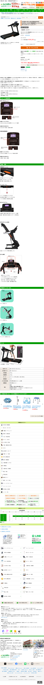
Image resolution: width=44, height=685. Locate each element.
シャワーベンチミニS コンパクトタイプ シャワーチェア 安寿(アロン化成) (36, 406)
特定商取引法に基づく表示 (13, 676)
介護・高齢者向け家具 (13, 669)
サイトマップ (39, 676)
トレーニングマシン (28, 12)
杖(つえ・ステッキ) (11, 668)
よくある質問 (33, 10)
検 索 (40, 17)
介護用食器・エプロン (11, 671)
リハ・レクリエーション (18, 672)
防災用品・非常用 (34, 672)
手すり (19, 669)
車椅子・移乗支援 (26, 668)
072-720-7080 (17, 655)
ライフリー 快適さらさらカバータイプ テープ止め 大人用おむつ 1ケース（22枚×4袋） (26, 407)
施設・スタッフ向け (10, 672)
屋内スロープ (13, 18)
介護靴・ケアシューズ (19, 668)
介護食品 (17, 671)
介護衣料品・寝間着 (24, 671)
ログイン (41, 7)
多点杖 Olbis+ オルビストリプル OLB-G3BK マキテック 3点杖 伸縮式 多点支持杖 (17, 406)
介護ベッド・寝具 (31, 669)
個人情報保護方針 (23, 676)
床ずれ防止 (19, 18)
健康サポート (40, 671)
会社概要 (4, 676)
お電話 (35, 652)
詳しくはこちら (4, 617)
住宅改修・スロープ (25, 669)
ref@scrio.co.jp (13, 659)
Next (43, 404)
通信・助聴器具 (4, 671)
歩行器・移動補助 (4, 667)
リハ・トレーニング (20, 12)
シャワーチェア (7, 18)
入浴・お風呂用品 (33, 668)
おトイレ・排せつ (40, 668)
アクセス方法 (25, 649)
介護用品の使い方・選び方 (6, 526)
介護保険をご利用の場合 (5, 531)
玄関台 (2, 18)
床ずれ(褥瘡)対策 (38, 669)
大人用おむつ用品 (5, 669)
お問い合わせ (40, 10)
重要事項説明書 (31, 676)
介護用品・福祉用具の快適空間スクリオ (8, 12)
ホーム (3, 10)
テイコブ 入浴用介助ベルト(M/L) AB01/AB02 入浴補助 (7, 406)
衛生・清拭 (30, 671)
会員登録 (37, 7)
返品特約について (24, 69)
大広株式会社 (27, 35)
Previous (1, 404)
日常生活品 (34, 671)
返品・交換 (25, 10)
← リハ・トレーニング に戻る (37, 416)
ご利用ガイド (18, 10)
